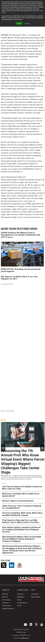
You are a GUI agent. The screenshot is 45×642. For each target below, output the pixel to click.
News (3, 420)
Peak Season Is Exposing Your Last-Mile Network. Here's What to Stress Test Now (20, 521)
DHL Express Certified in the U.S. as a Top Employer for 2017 (19, 278)
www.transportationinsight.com (32, 217)
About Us (5, 597)
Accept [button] (19, 23)
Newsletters (20, 597)
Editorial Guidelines (8, 608)
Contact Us (5, 603)
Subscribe (20, 594)
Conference (35, 594)
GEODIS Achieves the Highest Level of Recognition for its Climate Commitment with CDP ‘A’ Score (20, 235)
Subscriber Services (22, 590)
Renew (19, 600)
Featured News (27, 228)
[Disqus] (22, 317)
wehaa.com (25, 638)
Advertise (5, 594)
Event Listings (6, 600)
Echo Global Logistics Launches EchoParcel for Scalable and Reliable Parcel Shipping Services (21, 529)
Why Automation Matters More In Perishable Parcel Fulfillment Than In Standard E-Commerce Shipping (21, 539)
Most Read (3, 483)
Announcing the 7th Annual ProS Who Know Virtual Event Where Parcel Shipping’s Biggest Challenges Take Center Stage (22, 461)
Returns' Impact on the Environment (18, 501)
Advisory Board (35, 597)
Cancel (19, 605)
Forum (33, 590)
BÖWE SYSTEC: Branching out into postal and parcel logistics (20, 270)
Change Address (22, 603)
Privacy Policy (6, 605)
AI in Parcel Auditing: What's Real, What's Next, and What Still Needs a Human (22, 514)
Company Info (6, 590)
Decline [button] (27, 23)
